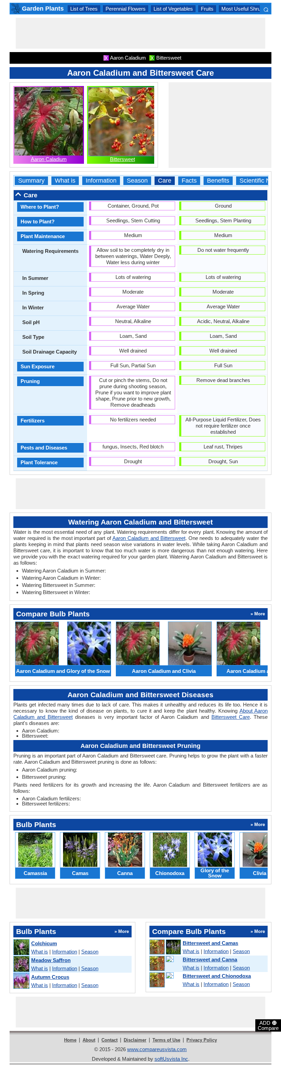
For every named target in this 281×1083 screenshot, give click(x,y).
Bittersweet (122, 159)
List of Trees (84, 9)
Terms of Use (166, 1040)
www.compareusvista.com (157, 1049)
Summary (31, 180)
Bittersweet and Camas (210, 943)
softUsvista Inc (171, 1059)
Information (101, 180)
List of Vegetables (173, 9)
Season (137, 180)
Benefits (218, 180)
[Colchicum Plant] (21, 947)
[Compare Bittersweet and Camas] (164, 947)
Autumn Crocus (50, 977)
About (89, 1040)
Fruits (207, 9)
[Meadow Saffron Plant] (21, 964)
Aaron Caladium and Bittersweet (148, 538)
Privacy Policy (201, 1040)
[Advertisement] (140, 33)
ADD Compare (268, 1025)
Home (70, 1040)
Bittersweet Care (230, 717)
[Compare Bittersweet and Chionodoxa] (164, 980)
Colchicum (44, 943)
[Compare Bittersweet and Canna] (164, 964)
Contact (109, 1040)
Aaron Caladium (49, 159)
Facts (189, 180)
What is (65, 180)
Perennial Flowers (126, 9)
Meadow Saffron (51, 960)
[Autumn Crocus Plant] (21, 981)
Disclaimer (135, 1040)
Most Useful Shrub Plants (250, 9)
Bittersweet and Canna (210, 959)
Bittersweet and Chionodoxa (217, 976)
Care (164, 180)
